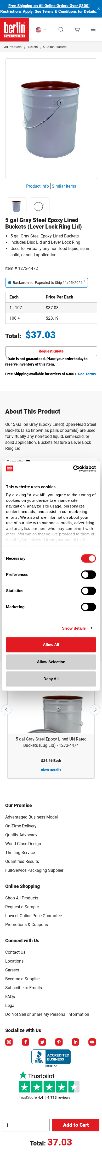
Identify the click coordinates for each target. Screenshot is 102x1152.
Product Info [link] (37, 186)
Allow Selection (51, 662)
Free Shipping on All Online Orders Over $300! (48, 5)
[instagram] (9, 1042)
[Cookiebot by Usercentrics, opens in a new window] (73, 468)
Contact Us (15, 952)
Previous (6, 710)
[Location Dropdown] (41, 30)
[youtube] (92, 1042)
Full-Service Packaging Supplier (34, 870)
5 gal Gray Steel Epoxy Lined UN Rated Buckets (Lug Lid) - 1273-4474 (51, 742)
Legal (10, 1005)
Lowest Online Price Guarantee (33, 915)
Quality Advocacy (21, 834)
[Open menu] (93, 29)
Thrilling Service (20, 852)
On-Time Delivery (21, 825)
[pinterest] (59, 1042)
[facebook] (26, 1042)
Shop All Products (21, 898)
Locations (14, 961)
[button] (61, 29)
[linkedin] (76, 1042)
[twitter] (42, 1042)
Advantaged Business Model (31, 817)
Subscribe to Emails (23, 987)
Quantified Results (22, 861)
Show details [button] (74, 628)
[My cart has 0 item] (77, 30)
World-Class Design (23, 843)
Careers (12, 970)
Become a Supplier (22, 978)
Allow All (51, 644)
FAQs (10, 996)
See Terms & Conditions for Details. (66, 11)
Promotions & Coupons (26, 924)
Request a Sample (22, 906)
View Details (51, 770)
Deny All (51, 679)
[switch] (88, 574)
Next (95, 710)
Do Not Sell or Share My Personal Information (47, 1013)
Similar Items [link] (64, 186)
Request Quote (51, 351)
